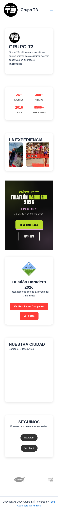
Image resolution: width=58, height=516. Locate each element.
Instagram (29, 437)
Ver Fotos (29, 316)
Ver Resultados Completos (29, 306)
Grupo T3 (29, 9)
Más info (29, 236)
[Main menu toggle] (51, 9)
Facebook (29, 448)
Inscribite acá (29, 225)
